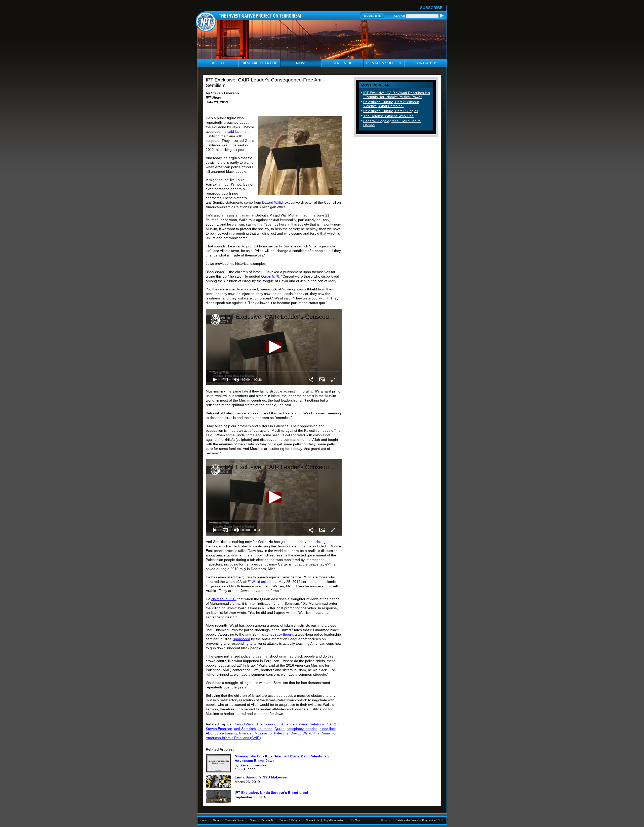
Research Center (235, 820)
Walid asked (261, 582)
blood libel (327, 729)
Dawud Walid (272, 202)
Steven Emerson (219, 729)
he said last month (237, 131)
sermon (307, 582)
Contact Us (312, 820)
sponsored (241, 639)
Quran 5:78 (270, 276)
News (253, 820)
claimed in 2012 (223, 599)
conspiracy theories (302, 729)
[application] (274, 347)
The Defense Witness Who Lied (388, 116)
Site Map (355, 820)
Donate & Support (290, 820)
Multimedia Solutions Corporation (416, 820)
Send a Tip (267, 820)
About (216, 820)
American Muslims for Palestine (263, 733)
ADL (209, 733)
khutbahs (265, 729)
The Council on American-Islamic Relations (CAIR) (296, 724)
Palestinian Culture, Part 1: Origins (390, 111)
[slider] (274, 372)
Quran (279, 729)
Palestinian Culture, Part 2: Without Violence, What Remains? (391, 104)
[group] (236, 379)
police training (226, 733)
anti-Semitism (245, 729)
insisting (319, 542)
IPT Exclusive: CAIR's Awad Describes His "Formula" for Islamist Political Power (396, 95)
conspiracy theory (279, 634)
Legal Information (334, 820)
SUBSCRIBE (431, 8)
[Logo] (215, 319)
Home (203, 820)
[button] (274, 347)
